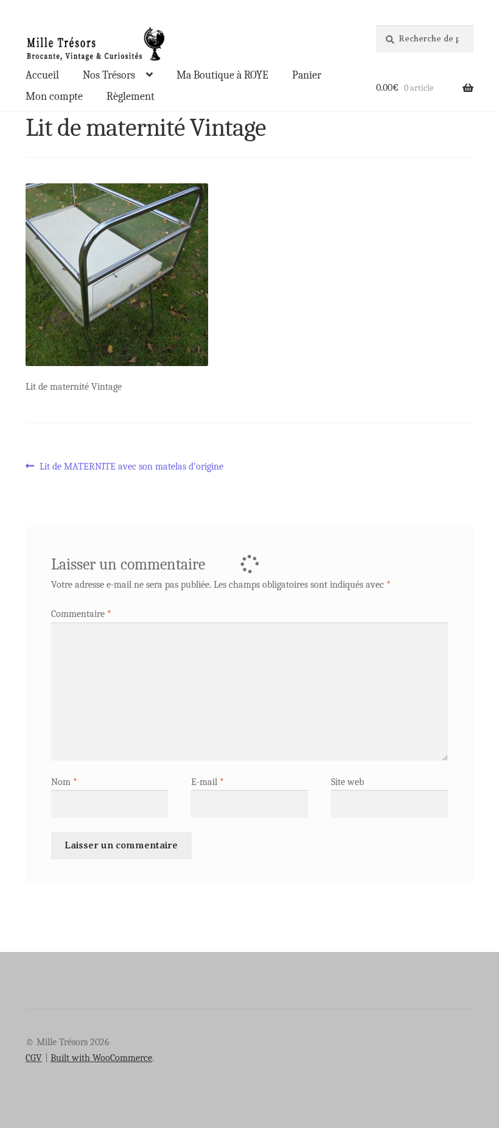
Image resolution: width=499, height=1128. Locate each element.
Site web (347, 782)
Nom (64, 782)
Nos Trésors (109, 75)
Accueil (42, 75)
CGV (34, 1057)
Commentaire (81, 613)
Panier (306, 75)
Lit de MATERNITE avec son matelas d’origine (131, 467)
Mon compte (54, 96)
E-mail (207, 782)
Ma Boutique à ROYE (222, 75)
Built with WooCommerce (101, 1057)
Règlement (130, 96)
